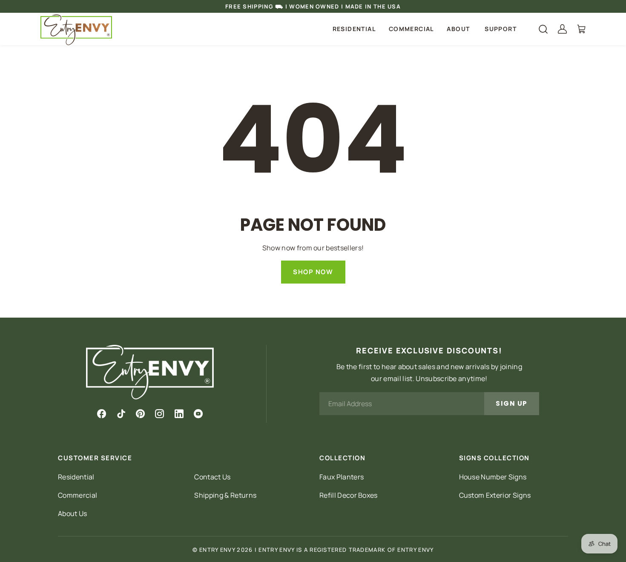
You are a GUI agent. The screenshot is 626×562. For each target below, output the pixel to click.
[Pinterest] (140, 414)
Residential (354, 29)
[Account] (562, 29)
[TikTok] (121, 414)
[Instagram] (159, 414)
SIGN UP (512, 403)
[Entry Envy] (76, 29)
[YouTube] (198, 414)
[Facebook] (101, 414)
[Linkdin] (179, 414)
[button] (459, 29)
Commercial (411, 29)
